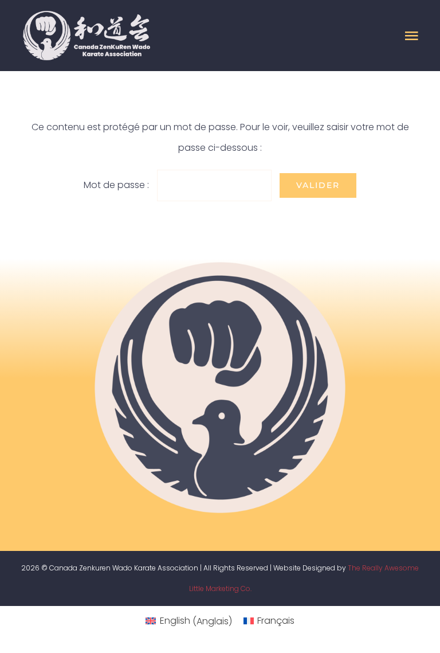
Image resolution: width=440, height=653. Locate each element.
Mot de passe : (117, 184)
